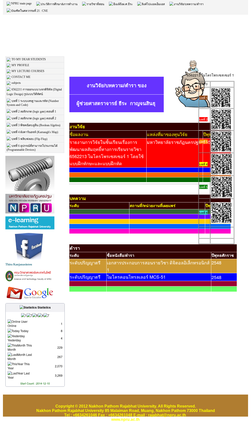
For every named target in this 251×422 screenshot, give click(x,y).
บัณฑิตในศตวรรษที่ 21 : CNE (29, 10)
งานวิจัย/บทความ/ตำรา (189, 4)
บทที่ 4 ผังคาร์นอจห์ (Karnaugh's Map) (35, 132)
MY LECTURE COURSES (28, 71)
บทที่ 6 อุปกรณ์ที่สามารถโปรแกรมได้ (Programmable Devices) (32, 147)
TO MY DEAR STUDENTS (29, 59)
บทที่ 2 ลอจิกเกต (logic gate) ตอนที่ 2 (34, 118)
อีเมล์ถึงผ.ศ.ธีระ (123, 4)
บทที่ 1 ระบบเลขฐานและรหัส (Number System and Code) (33, 103)
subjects (16, 83)
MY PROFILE (20, 65)
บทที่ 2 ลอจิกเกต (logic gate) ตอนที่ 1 (34, 111)
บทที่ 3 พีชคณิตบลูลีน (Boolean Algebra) (36, 125)
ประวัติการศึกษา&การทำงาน (59, 4)
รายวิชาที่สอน (95, 4)
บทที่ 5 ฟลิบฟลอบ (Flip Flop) (29, 139)
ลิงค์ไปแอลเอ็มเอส (153, 4)
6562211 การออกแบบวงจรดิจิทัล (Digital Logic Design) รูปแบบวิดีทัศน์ (34, 92)
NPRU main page (21, 3)
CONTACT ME (21, 77)
